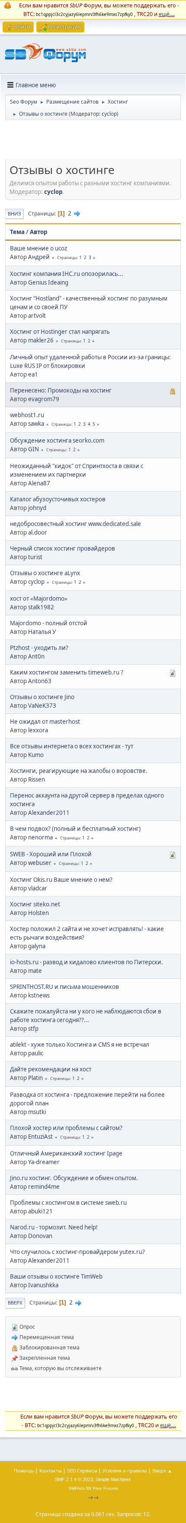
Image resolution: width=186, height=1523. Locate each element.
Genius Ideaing (48, 282)
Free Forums (105, 1488)
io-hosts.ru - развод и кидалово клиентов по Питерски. (86, 962)
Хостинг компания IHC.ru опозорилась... (66, 274)
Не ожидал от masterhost (45, 721)
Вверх (15, 1302)
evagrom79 (43, 399)
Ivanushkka (43, 1285)
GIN (33, 449)
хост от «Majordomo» (38, 598)
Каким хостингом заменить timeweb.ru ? (66, 672)
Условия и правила (125, 1470)
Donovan (40, 1236)
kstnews (39, 995)
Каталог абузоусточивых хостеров (58, 499)
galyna (36, 946)
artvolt (37, 316)
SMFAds (76, 1488)
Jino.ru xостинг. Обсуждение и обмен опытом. (74, 1178)
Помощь (24, 1470)
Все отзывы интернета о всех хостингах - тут (71, 746)
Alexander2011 (49, 813)
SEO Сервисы (82, 1470)
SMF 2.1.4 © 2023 (74, 1479)
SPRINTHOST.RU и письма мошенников (64, 987)
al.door (37, 532)
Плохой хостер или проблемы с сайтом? (66, 1128)
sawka (36, 423)
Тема (17, 232)
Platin (35, 1078)
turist (35, 557)
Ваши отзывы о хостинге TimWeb (56, 1276)
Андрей (39, 257)
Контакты (50, 1470)
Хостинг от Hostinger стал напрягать (60, 332)
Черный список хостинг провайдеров (62, 548)
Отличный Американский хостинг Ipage (66, 1153)
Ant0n (36, 656)
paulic (35, 1053)
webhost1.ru (27, 415)
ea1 (33, 374)
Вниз (14, 213)
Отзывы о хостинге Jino (42, 697)
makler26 (41, 340)
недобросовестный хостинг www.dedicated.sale (75, 524)
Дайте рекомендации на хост (50, 1069)
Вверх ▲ (162, 1470)
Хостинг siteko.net (35, 904)
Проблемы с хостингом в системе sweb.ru (68, 1202)
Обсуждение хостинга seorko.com (57, 440)
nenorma (40, 837)
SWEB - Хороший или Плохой (51, 854)
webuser (39, 863)
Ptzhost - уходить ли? (39, 648)
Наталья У (42, 632)
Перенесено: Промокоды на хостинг (61, 390)
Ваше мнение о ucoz (38, 248)
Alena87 (39, 483)
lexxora (38, 730)
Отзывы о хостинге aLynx (45, 573)
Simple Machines (113, 1479)
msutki (37, 1112)
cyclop (109, 113)
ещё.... (167, 14)
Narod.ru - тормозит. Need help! (54, 1227)
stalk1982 (41, 607)
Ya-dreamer (44, 1162)
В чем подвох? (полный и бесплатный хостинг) (75, 829)
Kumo (36, 755)
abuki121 (40, 1211)
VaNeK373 (42, 705)
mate (35, 971)
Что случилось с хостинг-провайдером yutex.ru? (77, 1252)
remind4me (44, 1187)
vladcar (37, 888)
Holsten (38, 913)
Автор (38, 232)
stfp (33, 1028)
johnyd (37, 508)
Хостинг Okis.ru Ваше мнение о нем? (61, 879)
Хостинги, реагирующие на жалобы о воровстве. (79, 771)
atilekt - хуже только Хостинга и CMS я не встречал (79, 1044)
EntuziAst (40, 1136)
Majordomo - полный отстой (48, 623)
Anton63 (39, 681)
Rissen (36, 779)
